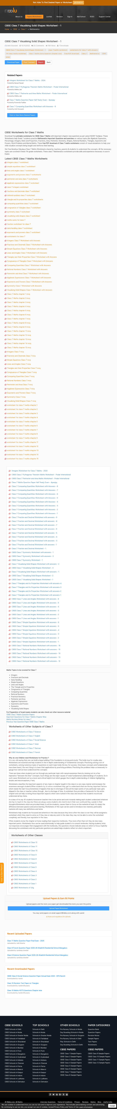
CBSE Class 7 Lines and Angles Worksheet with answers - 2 (35, 614)
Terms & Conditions (65, 1102)
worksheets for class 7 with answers (84, 50)
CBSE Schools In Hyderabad (15, 1057)
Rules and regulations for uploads (59, 916)
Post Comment (29, 62)
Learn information (86, 1107)
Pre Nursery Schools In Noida (71, 1029)
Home (7, 29)
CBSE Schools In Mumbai (14, 1048)
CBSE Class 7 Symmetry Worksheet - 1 (27, 560)
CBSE (15, 29)
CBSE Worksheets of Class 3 (25, 875)
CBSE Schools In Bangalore (15, 1054)
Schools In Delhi (38, 1029)
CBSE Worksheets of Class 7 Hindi (25, 744)
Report (40, 62)
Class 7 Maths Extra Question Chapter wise (45, 53)
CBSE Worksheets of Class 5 (25, 867)
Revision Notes (93, 1035)
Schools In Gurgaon (40, 1045)
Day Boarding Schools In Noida (71, 1032)
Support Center (104, 17)
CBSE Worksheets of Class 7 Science (26, 732)
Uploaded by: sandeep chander (17, 950)
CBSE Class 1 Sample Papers (70, 1053)
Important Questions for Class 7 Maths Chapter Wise (26, 717)
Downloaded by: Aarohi (15, 978)
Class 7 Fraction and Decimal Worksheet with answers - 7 (34, 525)
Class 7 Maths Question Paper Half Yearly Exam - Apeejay (32, 100)
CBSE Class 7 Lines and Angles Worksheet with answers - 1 (35, 618)
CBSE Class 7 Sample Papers (71, 1072)
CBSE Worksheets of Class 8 (25, 859)
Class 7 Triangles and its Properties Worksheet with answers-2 (36, 591)
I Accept (112, 1106)
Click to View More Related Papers (22, 115)
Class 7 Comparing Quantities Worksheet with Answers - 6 (34, 494)
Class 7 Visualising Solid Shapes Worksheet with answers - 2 (35, 564)
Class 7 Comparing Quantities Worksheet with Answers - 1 (34, 513)
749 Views (51, 46)
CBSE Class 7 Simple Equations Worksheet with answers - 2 (35, 638)
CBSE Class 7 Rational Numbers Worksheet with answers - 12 (35, 661)
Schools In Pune (39, 1051)
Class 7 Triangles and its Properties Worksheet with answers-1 (36, 595)
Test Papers (92, 1042)
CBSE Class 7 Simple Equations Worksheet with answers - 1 (35, 642)
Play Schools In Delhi (68, 1042)
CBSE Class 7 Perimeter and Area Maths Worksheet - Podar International (38, 93)
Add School (81, 17)
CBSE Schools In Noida (13, 1032)
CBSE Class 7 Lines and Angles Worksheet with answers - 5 (35, 603)
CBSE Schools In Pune (13, 1051)
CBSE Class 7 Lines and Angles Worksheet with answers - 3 (35, 610)
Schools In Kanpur (39, 1072)
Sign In (69, 17)
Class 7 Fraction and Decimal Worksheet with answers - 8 (34, 521)
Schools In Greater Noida (42, 1035)
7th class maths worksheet (16, 53)
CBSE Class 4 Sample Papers (71, 1063)
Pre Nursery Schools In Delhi (70, 1038)
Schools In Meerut (39, 1069)
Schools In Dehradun (40, 1082)
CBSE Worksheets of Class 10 (25, 850)
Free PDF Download (71, 53)
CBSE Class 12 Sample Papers (99, 1063)
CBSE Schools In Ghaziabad (15, 1042)
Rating (93, 1102)
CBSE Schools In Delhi (13, 1029)
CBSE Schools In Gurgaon (14, 1045)
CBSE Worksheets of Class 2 (25, 879)
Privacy (77, 1102)
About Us (18, 17)
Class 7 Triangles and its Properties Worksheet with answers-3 (36, 587)
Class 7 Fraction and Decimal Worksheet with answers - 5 (34, 533)
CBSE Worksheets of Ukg (24, 888)
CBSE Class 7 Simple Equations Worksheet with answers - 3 (35, 634)
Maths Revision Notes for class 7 (19, 719)
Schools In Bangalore (40, 1054)
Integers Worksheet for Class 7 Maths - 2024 (27, 80)
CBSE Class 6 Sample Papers (71, 1069)
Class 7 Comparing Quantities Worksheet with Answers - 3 (34, 506)
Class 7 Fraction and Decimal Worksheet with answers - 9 (34, 517)
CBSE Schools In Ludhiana (14, 1079)
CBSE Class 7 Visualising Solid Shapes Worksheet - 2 (32, 576)
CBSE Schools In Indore (13, 1075)
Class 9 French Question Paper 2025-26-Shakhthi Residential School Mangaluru (37, 948)
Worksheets (92, 1045)
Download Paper (13, 62)
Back (49, 62)
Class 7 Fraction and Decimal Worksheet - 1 (28, 548)
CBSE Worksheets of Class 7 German (26, 748)
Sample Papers (93, 1038)
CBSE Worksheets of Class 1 (25, 883)
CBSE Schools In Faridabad (15, 1038)
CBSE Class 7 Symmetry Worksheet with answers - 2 (32, 556)
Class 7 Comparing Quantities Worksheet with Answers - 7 (34, 490)
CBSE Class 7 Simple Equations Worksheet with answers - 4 (35, 630)
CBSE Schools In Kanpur (14, 1072)
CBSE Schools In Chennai (14, 1063)
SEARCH (79, 3)
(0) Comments (38, 46)
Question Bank (93, 1029)
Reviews (60, 17)
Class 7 (23, 29)
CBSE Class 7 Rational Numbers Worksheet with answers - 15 (35, 649)
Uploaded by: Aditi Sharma (16, 943)
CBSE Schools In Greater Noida (16, 1035)
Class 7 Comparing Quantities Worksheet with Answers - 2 (34, 509)
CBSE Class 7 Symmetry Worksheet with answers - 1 (32, 552)
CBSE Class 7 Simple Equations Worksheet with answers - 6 (35, 622)
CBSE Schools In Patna (13, 1066)
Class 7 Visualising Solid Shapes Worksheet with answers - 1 (35, 572)
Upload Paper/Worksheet (58, 908)
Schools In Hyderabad (41, 1057)
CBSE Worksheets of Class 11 (25, 846)
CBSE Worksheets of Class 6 (25, 863)
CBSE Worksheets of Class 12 (25, 842)
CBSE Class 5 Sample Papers (71, 1066)
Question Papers (94, 1032)
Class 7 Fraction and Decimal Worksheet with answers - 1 (34, 544)
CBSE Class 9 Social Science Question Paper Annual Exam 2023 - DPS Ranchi (36, 976)
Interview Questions (47, 1102)
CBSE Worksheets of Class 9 (25, 855)
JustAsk (49, 17)
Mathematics (94, 53)
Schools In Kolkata (39, 1060)
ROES (92, 17)
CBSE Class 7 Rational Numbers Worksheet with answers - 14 (35, 653)
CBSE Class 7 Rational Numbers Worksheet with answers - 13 (35, 657)
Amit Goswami (12, 46)
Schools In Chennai (40, 1063)
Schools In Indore (39, 1075)
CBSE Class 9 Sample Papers (98, 1053)
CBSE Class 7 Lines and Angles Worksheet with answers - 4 (35, 607)
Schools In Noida (39, 1032)
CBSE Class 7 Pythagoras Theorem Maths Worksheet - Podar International (38, 87)
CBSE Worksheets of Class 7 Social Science (28, 740)
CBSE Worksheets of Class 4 (25, 871)
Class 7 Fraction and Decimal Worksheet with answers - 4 (34, 537)
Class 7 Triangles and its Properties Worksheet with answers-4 (36, 583)
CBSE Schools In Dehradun (15, 1082)
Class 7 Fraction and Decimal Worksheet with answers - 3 (34, 541)
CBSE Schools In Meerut (14, 1069)
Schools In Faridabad (40, 1038)
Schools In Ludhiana (40, 1079)
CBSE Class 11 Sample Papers (99, 1060)
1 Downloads (63, 46)
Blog (99, 1102)
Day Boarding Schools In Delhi (71, 1045)
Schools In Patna (39, 1066)
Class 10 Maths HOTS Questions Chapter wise (24, 990)
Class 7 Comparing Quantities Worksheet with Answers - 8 (32, 106)
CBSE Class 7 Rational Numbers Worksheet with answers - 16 (35, 645)
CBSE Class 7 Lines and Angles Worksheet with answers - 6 (35, 599)
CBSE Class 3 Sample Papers (71, 1060)
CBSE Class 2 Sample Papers (71, 1057)
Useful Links (107, 1102)
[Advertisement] (58, 67)
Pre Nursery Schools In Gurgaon (72, 1035)
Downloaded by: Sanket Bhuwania (18, 986)
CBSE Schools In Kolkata (14, 1060)
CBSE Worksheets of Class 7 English (25, 736)
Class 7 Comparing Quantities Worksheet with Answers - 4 (34, 502)
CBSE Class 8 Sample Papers (71, 1075)
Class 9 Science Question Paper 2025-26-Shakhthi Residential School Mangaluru (37, 955)
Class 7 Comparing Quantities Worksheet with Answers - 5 (34, 498)
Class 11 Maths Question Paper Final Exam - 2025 (25, 941)
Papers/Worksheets (34, 17)
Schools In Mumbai (40, 1048)
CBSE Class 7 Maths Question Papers (21, 714)
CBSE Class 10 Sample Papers (99, 1057)
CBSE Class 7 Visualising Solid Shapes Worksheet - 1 (26, 50)
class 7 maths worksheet (57, 50)
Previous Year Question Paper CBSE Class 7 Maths (25, 722)
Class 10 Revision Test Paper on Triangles (23, 983)
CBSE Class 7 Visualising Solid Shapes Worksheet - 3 (32, 568)
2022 (8, 57)
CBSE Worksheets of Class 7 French (25, 752)
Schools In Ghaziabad (41, 1042)
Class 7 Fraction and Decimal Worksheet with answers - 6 (34, 529)
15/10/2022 (25, 46)
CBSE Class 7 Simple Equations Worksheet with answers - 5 (35, 626)
